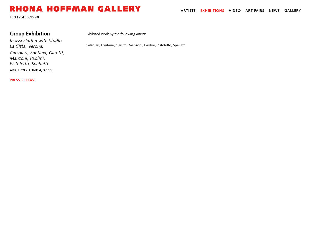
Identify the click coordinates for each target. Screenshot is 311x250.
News (274, 10)
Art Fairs (254, 10)
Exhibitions (212, 10)
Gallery (292, 10)
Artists (188, 10)
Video (235, 10)
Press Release (23, 80)
